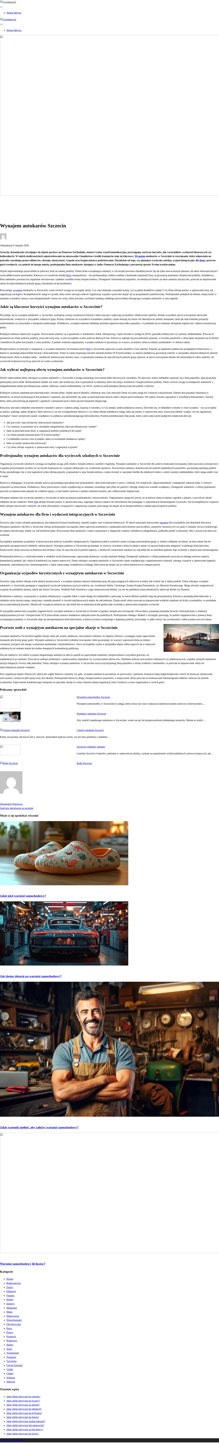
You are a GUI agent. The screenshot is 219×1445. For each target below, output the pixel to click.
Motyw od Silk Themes (12, 1440)
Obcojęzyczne (13, 1324)
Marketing (11, 1308)
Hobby (9, 1299)
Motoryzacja (12, 205)
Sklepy (9, 1344)
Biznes (9, 1279)
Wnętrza (10, 1377)
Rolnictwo (11, 1340)
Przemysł (11, 1336)
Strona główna (13, 12)
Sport (9, 1349)
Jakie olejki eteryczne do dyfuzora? (24, 1413)
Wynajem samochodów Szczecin (93, 697)
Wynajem (140, 256)
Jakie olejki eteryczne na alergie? (23, 1404)
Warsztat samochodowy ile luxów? (22, 1263)
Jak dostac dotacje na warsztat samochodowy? (31, 976)
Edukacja (11, 1291)
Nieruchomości (14, 1320)
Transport (11, 1357)
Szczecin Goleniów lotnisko (91, 746)
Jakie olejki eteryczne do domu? (22, 1417)
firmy (202, 260)
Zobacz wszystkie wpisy (12, 799)
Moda (9, 1312)
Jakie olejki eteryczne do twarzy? (23, 1400)
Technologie (12, 1353)
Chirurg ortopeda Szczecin (90, 730)
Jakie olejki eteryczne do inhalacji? (24, 1409)
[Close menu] (1, 7)
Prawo (9, 1332)
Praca (9, 1328)
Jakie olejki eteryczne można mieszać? (25, 1421)
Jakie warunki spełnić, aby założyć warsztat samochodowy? (39, 1127)
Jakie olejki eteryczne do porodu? (23, 1396)
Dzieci (9, 1287)
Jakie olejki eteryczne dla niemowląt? (25, 1425)
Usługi (9, 1373)
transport (164, 522)
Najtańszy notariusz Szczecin (91, 713)
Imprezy (10, 1303)
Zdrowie (10, 1381)
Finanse (10, 1295)
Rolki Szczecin (84, 763)
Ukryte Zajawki (14, 1365)
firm (88, 349)
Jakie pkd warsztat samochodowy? (23, 895)
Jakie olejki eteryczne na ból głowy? (24, 1429)
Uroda (9, 1369)
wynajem (17, 290)
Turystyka (11, 1361)
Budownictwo (13, 1283)
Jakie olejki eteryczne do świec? (22, 1433)
